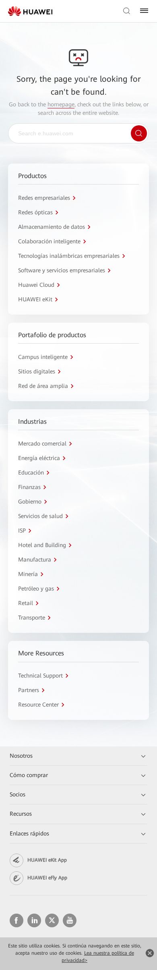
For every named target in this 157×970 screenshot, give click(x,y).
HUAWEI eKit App (47, 860)
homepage (61, 104)
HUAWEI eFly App (47, 878)
